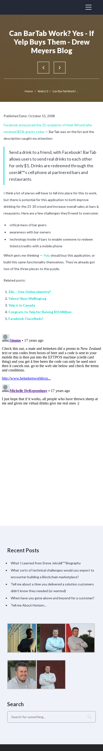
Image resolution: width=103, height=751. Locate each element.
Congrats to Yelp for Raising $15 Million (39, 312)
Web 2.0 (43, 91)
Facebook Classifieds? (25, 319)
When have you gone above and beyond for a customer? (52, 598)
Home (29, 91)
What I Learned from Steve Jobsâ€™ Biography (46, 563)
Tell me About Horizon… (28, 605)
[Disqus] (51, 392)
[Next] (60, 68)
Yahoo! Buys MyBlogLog (27, 298)
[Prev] (43, 68)
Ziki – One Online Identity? (29, 292)
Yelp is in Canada (21, 305)
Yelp (46, 255)
